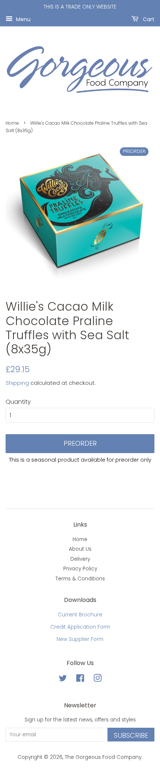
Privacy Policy (80, 568)
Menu (23, 19)
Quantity (18, 401)
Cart (147, 19)
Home (12, 123)
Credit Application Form (80, 626)
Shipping (17, 383)
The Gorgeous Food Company (103, 757)
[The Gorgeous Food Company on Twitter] (63, 679)
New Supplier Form (80, 639)
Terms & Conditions (80, 578)
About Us (80, 549)
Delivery (80, 559)
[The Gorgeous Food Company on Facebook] (80, 679)
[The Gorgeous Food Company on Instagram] (97, 679)
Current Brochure (80, 614)
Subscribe (131, 735)
